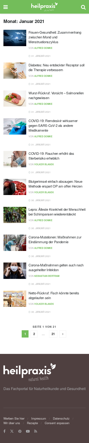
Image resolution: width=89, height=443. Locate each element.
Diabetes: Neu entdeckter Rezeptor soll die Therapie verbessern (56, 67)
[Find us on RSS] (35, 431)
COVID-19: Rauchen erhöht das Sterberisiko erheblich (51, 155)
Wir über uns (11, 423)
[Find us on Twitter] (12, 431)
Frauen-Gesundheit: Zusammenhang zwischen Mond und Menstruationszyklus (55, 37)
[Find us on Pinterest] (19, 431)
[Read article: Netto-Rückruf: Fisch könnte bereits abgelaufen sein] (14, 298)
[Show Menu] (5, 7)
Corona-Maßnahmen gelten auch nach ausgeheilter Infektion (56, 267)
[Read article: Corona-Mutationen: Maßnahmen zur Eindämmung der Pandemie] (14, 243)
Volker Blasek (44, 164)
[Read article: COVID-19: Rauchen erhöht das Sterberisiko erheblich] (14, 159)
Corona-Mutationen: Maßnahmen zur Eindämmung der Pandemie (55, 239)
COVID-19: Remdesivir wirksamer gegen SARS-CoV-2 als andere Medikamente (53, 125)
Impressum (38, 418)
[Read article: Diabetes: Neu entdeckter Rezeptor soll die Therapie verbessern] (14, 71)
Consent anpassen (57, 423)
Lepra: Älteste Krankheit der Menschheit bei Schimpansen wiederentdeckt (57, 211)
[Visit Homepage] (44, 6)
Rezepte (32, 423)
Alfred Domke (43, 48)
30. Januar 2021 (41, 200)
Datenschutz (61, 418)
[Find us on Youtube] (28, 431)
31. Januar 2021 (41, 56)
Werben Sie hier (13, 418)
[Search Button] (83, 7)
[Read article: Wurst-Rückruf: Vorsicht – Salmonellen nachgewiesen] (14, 98)
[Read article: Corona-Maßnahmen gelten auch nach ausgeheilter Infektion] (14, 271)
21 (53, 334)
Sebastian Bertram (46, 276)
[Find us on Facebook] (4, 431)
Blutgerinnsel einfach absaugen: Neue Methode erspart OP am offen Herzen (55, 183)
